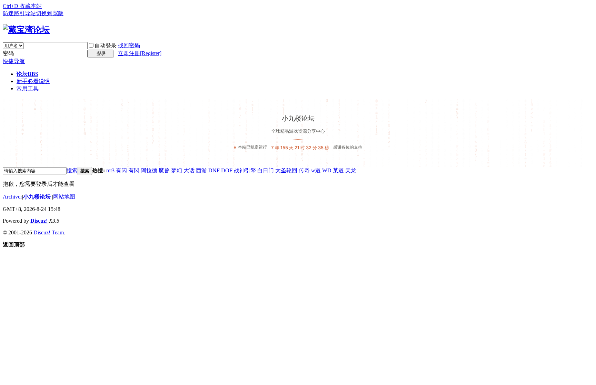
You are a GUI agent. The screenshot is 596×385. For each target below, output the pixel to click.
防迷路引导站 (19, 13)
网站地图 (64, 197)
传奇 (304, 170)
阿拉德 (149, 170)
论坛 (27, 74)
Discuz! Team (48, 232)
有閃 (133, 170)
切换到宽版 (49, 13)
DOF (226, 170)
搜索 (72, 170)
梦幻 (176, 170)
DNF (214, 170)
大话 (189, 170)
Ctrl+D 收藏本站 (22, 6)
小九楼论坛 (37, 197)
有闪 (121, 170)
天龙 (350, 170)
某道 (338, 170)
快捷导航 (14, 61)
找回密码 (129, 45)
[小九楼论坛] (26, 29)
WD (326, 170)
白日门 (265, 170)
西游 (201, 170)
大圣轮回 (286, 170)
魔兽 (164, 170)
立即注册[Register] (139, 53)
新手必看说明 (33, 81)
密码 (8, 53)
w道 (316, 170)
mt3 (110, 170)
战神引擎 (245, 170)
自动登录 (106, 46)
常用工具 (28, 88)
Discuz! (39, 221)
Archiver (12, 197)
